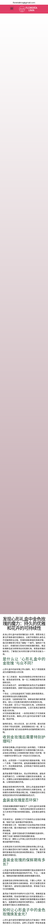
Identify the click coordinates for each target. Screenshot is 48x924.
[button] (12, 8)
